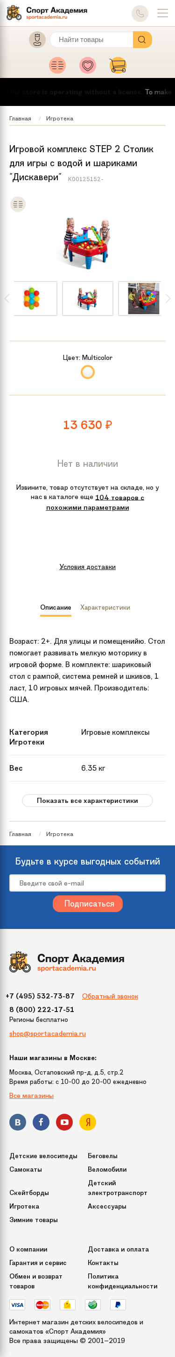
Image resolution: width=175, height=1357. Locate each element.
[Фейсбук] (41, 1124)
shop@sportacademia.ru (47, 1033)
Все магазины (31, 1095)
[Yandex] (87, 1124)
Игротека (59, 118)
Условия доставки (87, 566)
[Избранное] (90, 68)
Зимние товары (33, 1220)
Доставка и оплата (118, 1249)
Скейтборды (29, 1192)
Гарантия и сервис (38, 1263)
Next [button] (168, 298)
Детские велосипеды (43, 1156)
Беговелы (103, 1156)
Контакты (103, 1263)
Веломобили (107, 1169)
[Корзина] (118, 68)
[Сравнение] (60, 68)
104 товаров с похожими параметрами (95, 502)
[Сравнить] (18, 210)
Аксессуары (107, 1206)
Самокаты (25, 1169)
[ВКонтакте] (17, 1124)
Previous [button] (7, 298)
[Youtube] (64, 1124)
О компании (28, 1249)
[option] (87, 298)
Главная (20, 118)
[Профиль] (33, 42)
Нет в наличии (87, 463)
